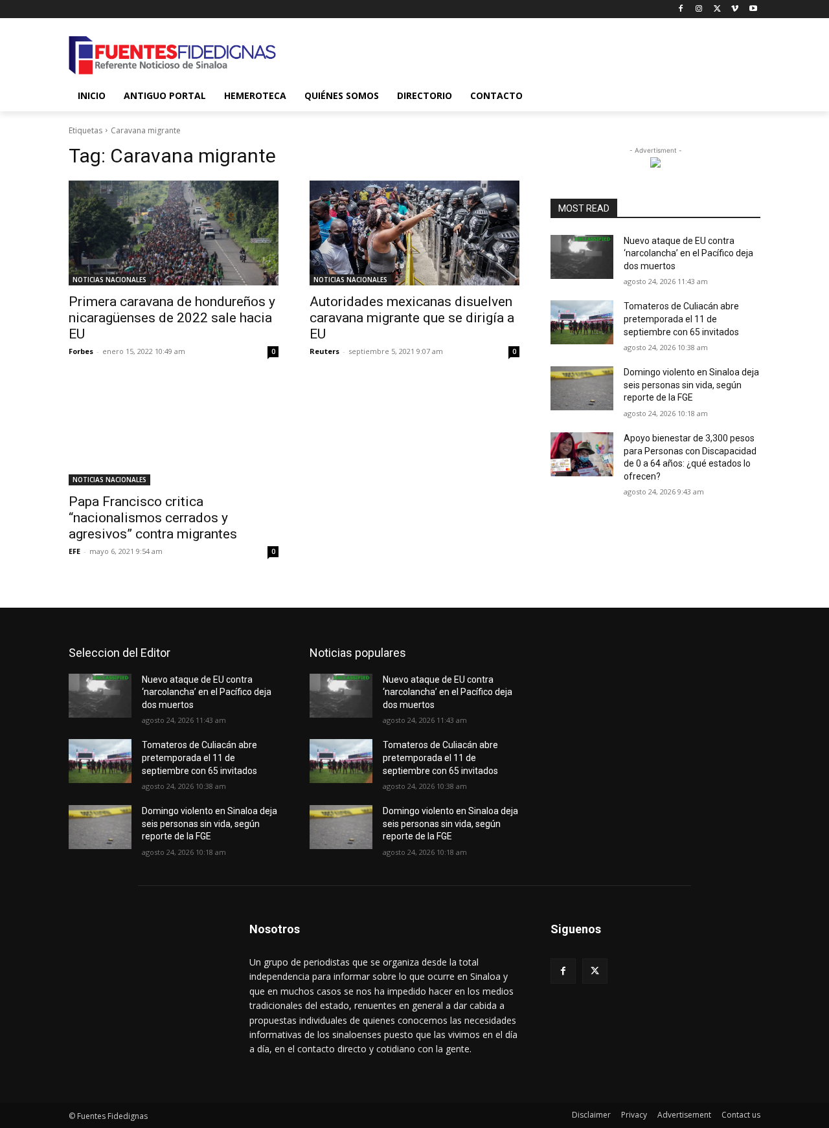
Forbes (81, 351)
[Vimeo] (734, 9)
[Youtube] (752, 9)
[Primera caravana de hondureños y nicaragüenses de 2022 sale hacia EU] (173, 233)
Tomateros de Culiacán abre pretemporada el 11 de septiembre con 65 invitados (681, 319)
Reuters (324, 351)
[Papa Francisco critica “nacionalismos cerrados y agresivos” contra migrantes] (173, 433)
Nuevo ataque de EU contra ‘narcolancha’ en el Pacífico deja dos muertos (688, 253)
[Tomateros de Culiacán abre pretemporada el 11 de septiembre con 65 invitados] (582, 322)
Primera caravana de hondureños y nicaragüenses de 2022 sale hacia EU (172, 318)
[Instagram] (699, 9)
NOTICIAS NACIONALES (109, 279)
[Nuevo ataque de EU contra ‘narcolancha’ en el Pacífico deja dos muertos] (582, 257)
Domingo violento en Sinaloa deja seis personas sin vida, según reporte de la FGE (691, 385)
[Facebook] (681, 9)
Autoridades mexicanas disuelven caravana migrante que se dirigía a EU (412, 318)
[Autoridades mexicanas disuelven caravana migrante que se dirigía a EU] (414, 233)
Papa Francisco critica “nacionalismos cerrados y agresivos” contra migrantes (153, 518)
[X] (717, 9)
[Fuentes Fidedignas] (172, 55)
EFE (74, 551)
